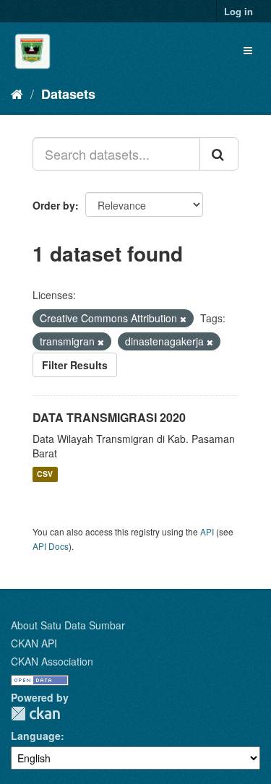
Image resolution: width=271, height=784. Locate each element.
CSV (45, 474)
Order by (54, 205)
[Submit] (218, 154)
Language (36, 735)
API (207, 531)
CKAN (35, 713)
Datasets (68, 94)
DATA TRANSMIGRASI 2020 (109, 417)
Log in (238, 11)
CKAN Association (52, 661)
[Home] (17, 93)
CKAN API (34, 643)
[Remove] (183, 318)
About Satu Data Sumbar (68, 625)
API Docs (51, 546)
